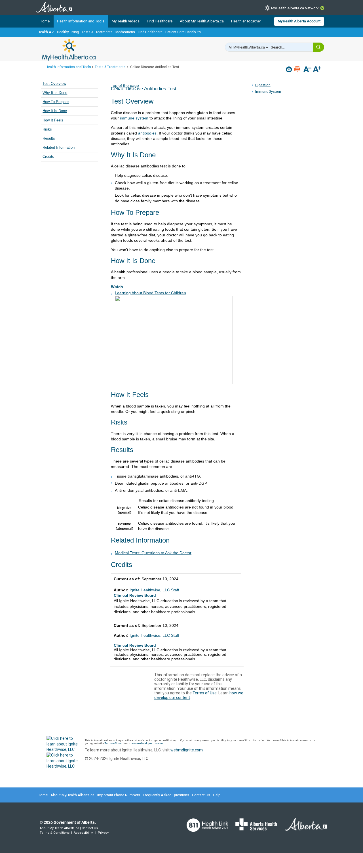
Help (217, 795)
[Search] (318, 47)
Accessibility (83, 833)
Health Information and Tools (80, 21)
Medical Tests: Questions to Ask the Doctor (153, 553)
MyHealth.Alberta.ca (69, 50)
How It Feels (53, 120)
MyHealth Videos (126, 21)
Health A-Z (46, 32)
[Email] (289, 69)
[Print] (297, 69)
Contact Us (201, 795)
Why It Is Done (55, 93)
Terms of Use (205, 693)
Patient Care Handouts (183, 32)
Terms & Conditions (54, 833)
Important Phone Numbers (118, 795)
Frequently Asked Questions (166, 795)
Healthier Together (246, 21)
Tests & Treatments (97, 32)
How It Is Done (55, 111)
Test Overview (54, 84)
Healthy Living (68, 32)
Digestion (263, 85)
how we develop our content (147, 743)
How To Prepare (56, 102)
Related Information (59, 148)
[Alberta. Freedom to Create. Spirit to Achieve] (302, 828)
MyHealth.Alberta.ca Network (295, 8)
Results (49, 138)
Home (45, 21)
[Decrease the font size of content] (307, 69)
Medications (125, 32)
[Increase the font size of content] (317, 69)
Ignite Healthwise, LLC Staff (154, 635)
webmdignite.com (186, 750)
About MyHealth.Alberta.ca (202, 21)
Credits (48, 157)
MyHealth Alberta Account (299, 21)
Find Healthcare (159, 21)
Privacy (103, 833)
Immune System (268, 91)
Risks (47, 129)
